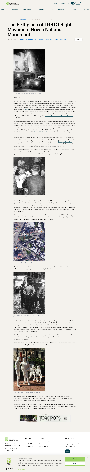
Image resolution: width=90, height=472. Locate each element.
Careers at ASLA (43, 446)
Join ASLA (41, 438)
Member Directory (44, 441)
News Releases (29, 446)
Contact (56, 3)
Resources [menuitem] (86, 9)
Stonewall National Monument (43, 132)
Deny (74, 463)
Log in (77, 3)
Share (78, 39)
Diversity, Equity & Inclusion (45, 39)
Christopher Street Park (65, 142)
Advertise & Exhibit (30, 444)
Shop (68, 3)
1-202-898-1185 (11, 450)
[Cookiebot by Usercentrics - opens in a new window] (9, 469)
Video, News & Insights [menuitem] (27, 10)
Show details (21, 469)
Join (73, 3)
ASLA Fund (62, 3)
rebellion (26, 109)
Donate (41, 444)
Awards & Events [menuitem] (41, 10)
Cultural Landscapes (60, 39)
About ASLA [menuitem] (2, 10)
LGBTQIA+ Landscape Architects (27, 39)
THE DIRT (23, 19)
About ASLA (28, 438)
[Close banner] (87, 457)
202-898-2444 (13, 449)
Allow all (75, 458)
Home (9, 19)
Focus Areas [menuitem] (74, 10)
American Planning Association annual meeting (59, 116)
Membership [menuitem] (15, 9)
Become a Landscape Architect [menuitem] (58, 10)
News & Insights (15, 19)
